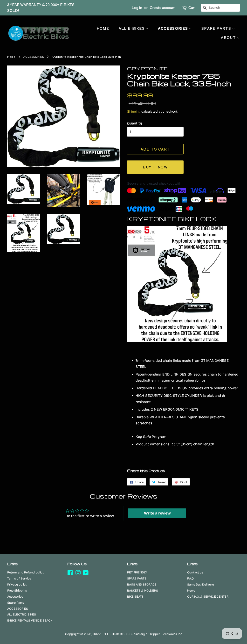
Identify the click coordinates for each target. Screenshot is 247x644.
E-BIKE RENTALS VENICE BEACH (30, 620)
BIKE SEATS (135, 596)
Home (103, 28)
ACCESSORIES (173, 28)
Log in (137, 7)
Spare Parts (15, 602)
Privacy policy (17, 584)
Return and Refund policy (25, 572)
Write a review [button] (157, 513)
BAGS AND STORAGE (142, 584)
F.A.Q (190, 578)
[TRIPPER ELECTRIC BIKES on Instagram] (78, 574)
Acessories (15, 596)
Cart (192, 7)
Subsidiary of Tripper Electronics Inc (156, 634)
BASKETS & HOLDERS (142, 590)
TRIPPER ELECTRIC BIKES (110, 634)
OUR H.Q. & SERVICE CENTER (207, 596)
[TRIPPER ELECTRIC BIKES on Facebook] (70, 574)
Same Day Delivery (200, 584)
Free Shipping (17, 590)
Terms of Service (19, 578)
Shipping (133, 111)
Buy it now (155, 167)
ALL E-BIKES (132, 28)
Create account (163, 7)
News (191, 590)
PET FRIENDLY (137, 572)
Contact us (195, 572)
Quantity (134, 123)
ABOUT (229, 37)
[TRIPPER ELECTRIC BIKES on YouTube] (86, 574)
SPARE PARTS (216, 28)
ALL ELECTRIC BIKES (21, 614)
